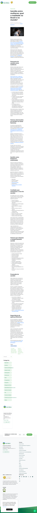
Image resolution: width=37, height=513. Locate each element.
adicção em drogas (15, 182)
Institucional (7, 375)
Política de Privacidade (23, 473)
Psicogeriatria (7, 380)
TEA (5, 392)
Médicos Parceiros (22, 460)
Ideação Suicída (12, 8)
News (6, 377)
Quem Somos (21, 443)
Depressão (6, 362)
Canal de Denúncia (22, 471)
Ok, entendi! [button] (9, 509)
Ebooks (20, 466)
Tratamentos (21, 448)
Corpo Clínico (21, 456)
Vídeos (6, 400)
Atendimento (32, 2)
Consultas (20, 458)
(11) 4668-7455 (6, 422)
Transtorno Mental (8, 395)
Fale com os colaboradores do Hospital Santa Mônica (16, 341)
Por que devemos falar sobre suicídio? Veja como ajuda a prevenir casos (14, 350)
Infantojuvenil (7, 372)
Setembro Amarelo (20, 322)
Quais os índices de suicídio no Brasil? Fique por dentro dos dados (20, 351)
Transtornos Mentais (22, 450)
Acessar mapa (6, 420)
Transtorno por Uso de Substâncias (25, 452)
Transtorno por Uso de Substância (8, 397)
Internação (21, 447)
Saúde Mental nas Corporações (8, 387)
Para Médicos (21, 469)
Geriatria (6, 365)
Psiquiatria (6, 382)
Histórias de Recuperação (8, 367)
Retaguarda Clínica (8, 385)
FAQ (19, 461)
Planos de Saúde (22, 455)
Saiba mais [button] (4, 506)
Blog (20, 463)
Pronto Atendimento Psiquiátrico (24, 445)
